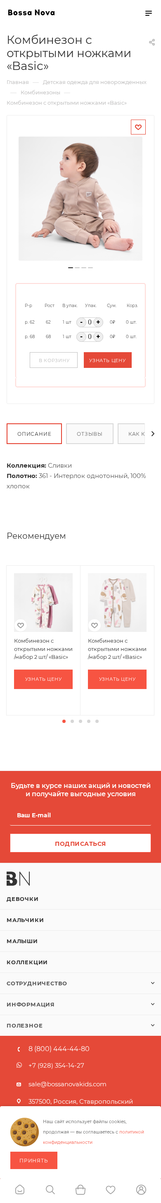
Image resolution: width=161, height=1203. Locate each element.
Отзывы (90, 434)
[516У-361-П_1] (80, 199)
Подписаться (80, 844)
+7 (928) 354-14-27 (56, 1065)
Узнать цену (107, 360)
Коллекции (27, 962)
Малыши (22, 941)
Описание (34, 434)
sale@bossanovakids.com (67, 1084)
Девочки (23, 899)
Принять (33, 1160)
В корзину (54, 360)
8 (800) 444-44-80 (59, 1049)
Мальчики (25, 920)
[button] (64, 721)
